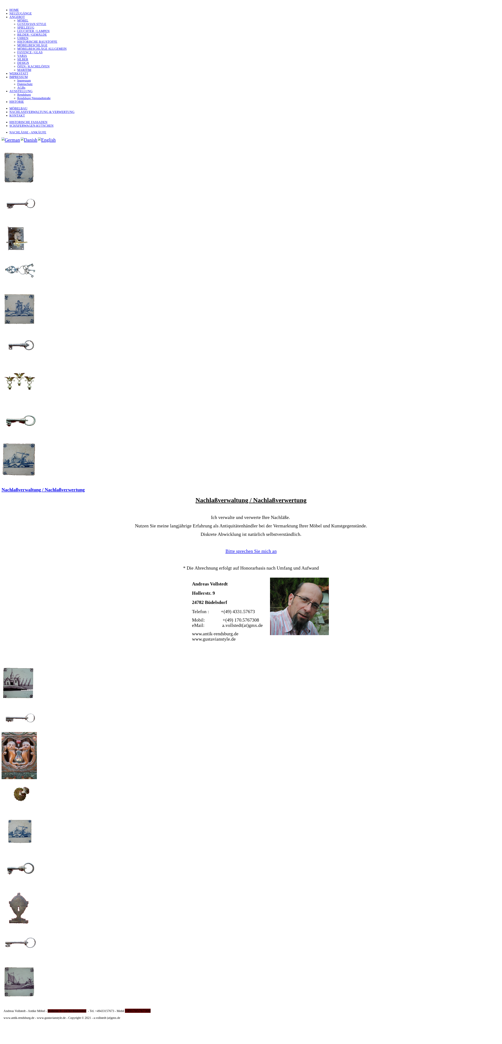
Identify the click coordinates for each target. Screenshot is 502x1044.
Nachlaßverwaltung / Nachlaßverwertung (43, 489)
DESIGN (23, 63)
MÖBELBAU (18, 108)
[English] (47, 140)
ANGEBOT (17, 17)
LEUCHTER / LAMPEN (33, 31)
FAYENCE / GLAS (30, 52)
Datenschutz (25, 84)
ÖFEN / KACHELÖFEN (33, 66)
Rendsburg (24, 94)
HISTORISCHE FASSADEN (28, 122)
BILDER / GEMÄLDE (32, 34)
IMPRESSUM (18, 77)
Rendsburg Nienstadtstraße (34, 98)
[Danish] (29, 140)
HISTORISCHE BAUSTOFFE (37, 41)
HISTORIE (16, 101)
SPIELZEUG (25, 27)
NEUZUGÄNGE (20, 13)
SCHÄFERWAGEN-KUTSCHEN (31, 125)
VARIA (22, 55)
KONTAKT (17, 115)
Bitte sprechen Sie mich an (251, 551)
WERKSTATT (18, 73)
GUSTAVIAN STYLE (31, 24)
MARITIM (24, 70)
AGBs (21, 87)
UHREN (22, 38)
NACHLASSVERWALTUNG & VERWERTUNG (42, 112)
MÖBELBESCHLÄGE (32, 45)
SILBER (22, 59)
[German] (11, 140)
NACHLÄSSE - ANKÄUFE (27, 132)
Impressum (24, 80)
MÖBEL (22, 20)
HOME (14, 10)
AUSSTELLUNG (21, 91)
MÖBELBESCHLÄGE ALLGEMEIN (42, 48)
